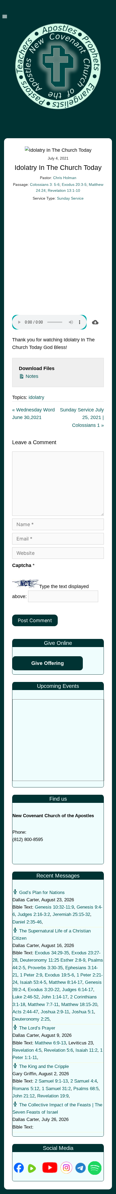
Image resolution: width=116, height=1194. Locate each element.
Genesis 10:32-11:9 (54, 907)
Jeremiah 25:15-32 (71, 914)
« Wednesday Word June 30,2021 (33, 413)
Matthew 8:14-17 (65, 982)
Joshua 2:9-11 (55, 1011)
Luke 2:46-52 (25, 997)
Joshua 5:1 (83, 1011)
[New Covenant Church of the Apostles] (58, 62)
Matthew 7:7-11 (43, 1004)
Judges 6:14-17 (77, 989)
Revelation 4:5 (26, 1050)
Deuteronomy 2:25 (30, 1019)
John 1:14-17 (54, 997)
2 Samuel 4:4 (83, 1081)
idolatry (36, 397)
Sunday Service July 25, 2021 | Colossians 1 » (82, 417)
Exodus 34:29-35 (52, 952)
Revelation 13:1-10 (64, 190)
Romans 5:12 (25, 1088)
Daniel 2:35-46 (27, 922)
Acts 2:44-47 (25, 1011)
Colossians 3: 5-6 (45, 184)
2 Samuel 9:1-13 (51, 1081)
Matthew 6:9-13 (50, 1042)
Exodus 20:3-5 (74, 184)
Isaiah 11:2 (86, 1050)
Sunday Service (70, 198)
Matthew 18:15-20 (79, 1004)
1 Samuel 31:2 (56, 1088)
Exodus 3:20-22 (43, 989)
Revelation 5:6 (58, 1050)
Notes (31, 376)
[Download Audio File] (95, 322)
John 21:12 (23, 1096)
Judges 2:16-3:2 (34, 914)
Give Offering (47, 663)
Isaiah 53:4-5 (33, 982)
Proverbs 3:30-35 (45, 967)
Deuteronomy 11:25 (39, 960)
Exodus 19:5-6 (59, 975)
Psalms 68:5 (85, 1088)
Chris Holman (64, 178)
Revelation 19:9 (53, 1096)
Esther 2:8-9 (72, 960)
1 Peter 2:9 (31, 975)
